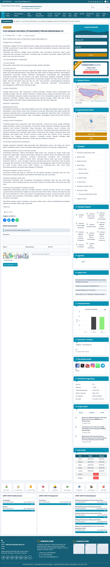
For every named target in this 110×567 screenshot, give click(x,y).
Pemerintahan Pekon (18, 15)
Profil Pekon (8, 15)
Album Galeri (98, 15)
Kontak (82, 14)
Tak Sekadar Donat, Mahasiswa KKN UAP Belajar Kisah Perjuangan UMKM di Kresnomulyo (94, 428)
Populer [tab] (91, 412)
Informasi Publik (57, 15)
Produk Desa (81, 182)
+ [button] (77, 87)
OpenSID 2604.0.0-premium (62, 564)
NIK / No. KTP (79, 40)
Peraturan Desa (82, 190)
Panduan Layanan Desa (85, 186)
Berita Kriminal (81, 161)
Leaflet (92, 101)
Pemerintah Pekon (90, 15)
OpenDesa (74, 564)
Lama (83, 262)
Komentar (6, 234)
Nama (5, 247)
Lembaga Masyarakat (39, 15)
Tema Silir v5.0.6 (82, 564)
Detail (91, 138)
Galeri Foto (81, 272)
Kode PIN (78, 47)
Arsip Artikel (82, 406)
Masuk (91, 55)
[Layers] (104, 87)
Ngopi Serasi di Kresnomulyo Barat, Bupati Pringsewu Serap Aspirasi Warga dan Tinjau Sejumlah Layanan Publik (94, 437)
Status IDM (104, 15)
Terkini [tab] (80, 413)
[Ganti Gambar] (8, 260)
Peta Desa (70, 15)
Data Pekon (29, 15)
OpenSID (105, 101)
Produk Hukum (49, 15)
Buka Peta (91, 134)
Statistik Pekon (83, 303)
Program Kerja (81, 178)
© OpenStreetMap (98, 101)
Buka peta (78, 103)
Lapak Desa (76, 15)
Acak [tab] (102, 412)
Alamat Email (30, 247)
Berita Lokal (81, 157)
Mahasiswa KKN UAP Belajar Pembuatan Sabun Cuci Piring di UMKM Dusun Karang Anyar (94, 419)
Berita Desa (7, 27)
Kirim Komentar (9, 264)
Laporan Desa (81, 199)
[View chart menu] (105, 310)
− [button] (77, 89)
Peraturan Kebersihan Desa (86, 153)
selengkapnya (93, 352)
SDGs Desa (64, 15)
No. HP (50, 247)
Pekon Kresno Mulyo (47, 564)
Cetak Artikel (9, 212)
